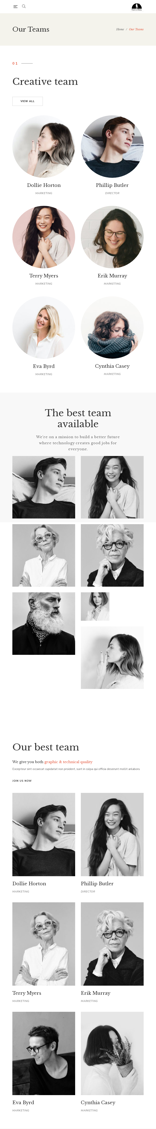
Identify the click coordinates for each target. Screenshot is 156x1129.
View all (28, 101)
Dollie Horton (29, 883)
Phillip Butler (97, 883)
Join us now (22, 781)
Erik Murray (95, 993)
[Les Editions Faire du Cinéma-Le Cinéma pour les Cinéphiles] (137, 6)
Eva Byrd (23, 1102)
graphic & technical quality (68, 762)
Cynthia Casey (98, 1102)
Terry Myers (26, 993)
